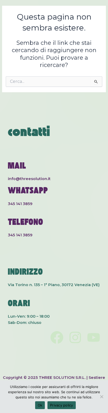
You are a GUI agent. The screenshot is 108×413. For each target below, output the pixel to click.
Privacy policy (61, 405)
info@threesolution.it (29, 178)
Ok (40, 405)
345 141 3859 (20, 203)
